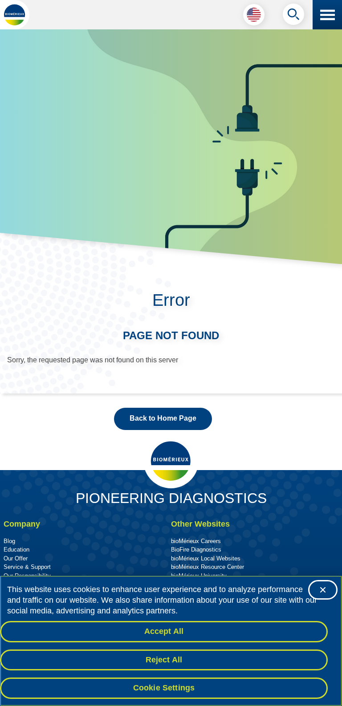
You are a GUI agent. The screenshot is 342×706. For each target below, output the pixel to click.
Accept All (164, 631)
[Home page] (14, 14)
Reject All (164, 659)
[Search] (293, 16)
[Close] (323, 590)
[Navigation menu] (327, 14)
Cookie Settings (164, 687)
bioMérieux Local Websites (205, 558)
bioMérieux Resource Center (207, 567)
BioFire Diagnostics (196, 549)
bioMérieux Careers (196, 541)
